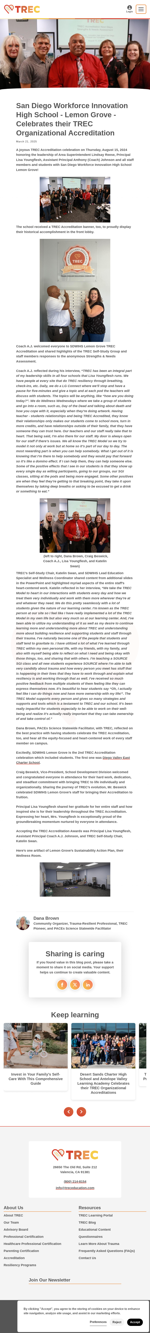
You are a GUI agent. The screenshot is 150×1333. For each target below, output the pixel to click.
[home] (23, 9)
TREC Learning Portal (96, 1215)
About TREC (13, 1215)
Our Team (11, 1222)
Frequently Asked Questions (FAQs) (107, 1251)
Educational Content (95, 1229)
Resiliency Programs (20, 1265)
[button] (141, 9)
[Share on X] (75, 984)
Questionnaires (91, 1237)
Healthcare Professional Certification (32, 1244)
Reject (116, 1322)
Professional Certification (24, 1237)
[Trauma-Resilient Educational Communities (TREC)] (75, 1154)
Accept (135, 1322)
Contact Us (87, 1258)
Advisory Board (16, 1229)
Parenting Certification (21, 1251)
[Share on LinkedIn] (87, 984)
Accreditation (14, 1258)
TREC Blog (87, 1222)
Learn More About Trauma (99, 1244)
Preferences (98, 1322)
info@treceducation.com (75, 1188)
